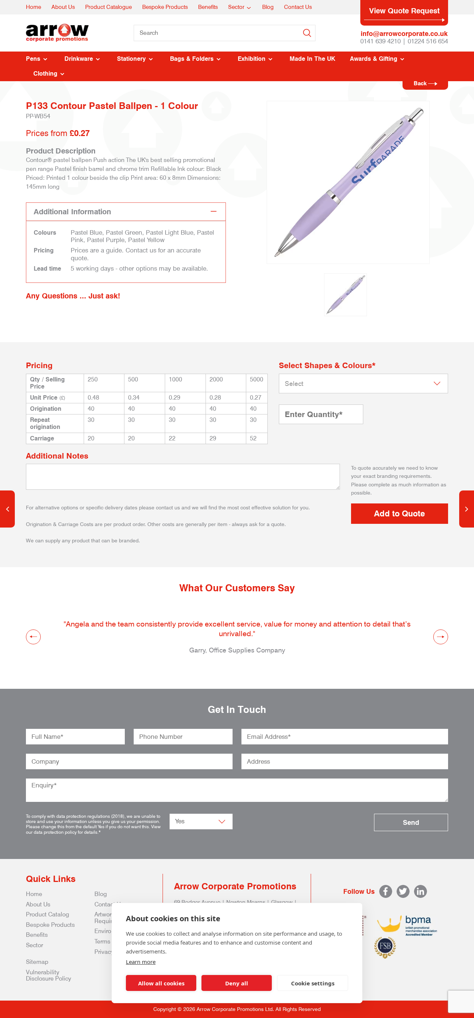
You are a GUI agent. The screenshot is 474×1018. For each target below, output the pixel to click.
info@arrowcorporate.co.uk (404, 33)
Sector (236, 7)
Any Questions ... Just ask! (73, 295)
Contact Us (298, 7)
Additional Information (72, 211)
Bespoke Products (165, 7)
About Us (63, 7)
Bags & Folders (192, 58)
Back (421, 83)
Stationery (131, 58)
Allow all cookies (161, 983)
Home (33, 7)
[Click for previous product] (7, 509)
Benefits (208, 7)
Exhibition (252, 58)
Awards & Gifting (373, 58)
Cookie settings (312, 983)
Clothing (45, 73)
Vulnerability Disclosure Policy (48, 975)
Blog (268, 7)
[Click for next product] (466, 509)
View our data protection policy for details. (93, 829)
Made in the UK (312, 58)
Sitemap (37, 961)
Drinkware (78, 58)
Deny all (236, 983)
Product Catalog (47, 914)
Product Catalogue (108, 7)
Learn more (141, 961)
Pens (33, 58)
